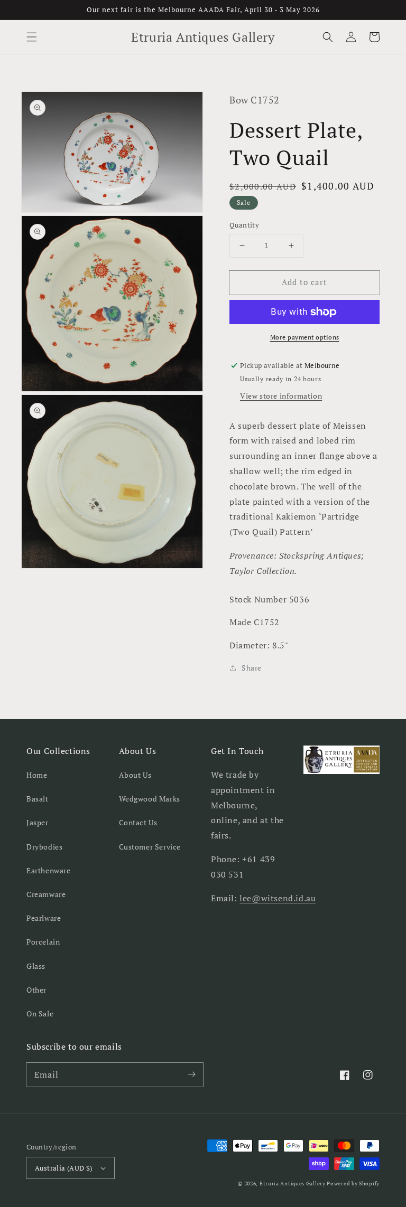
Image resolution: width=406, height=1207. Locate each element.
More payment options (304, 337)
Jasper (37, 822)
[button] (31, 37)
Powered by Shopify (353, 1183)
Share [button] (252, 668)
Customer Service (150, 847)
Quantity (244, 225)
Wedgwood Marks (149, 799)
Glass (35, 966)
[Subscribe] (191, 1074)
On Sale (39, 1013)
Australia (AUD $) (64, 1168)
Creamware (46, 894)
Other (36, 990)
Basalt (37, 799)
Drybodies (44, 847)
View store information (281, 396)
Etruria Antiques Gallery (293, 1183)
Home (36, 775)
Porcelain (43, 942)
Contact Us (138, 822)
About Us (135, 775)
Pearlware (43, 918)
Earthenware (48, 870)
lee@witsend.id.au (277, 898)
